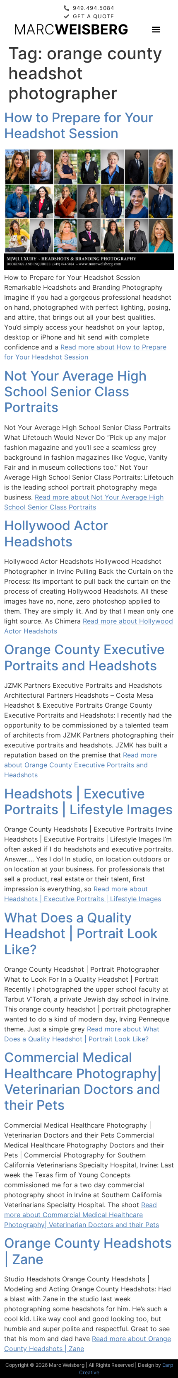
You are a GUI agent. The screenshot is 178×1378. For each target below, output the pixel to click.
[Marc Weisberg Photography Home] (71, 29)
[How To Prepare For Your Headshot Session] (89, 267)
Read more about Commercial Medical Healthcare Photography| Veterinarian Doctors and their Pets (81, 1215)
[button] (156, 29)
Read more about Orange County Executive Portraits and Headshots (80, 765)
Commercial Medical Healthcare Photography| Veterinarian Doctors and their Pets (82, 1081)
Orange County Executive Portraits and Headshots (84, 657)
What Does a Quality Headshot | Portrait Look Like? (81, 934)
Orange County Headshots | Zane (88, 1251)
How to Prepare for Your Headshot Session (78, 125)
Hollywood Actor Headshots (56, 533)
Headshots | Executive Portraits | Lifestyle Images (88, 802)
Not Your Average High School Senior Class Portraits (75, 392)
